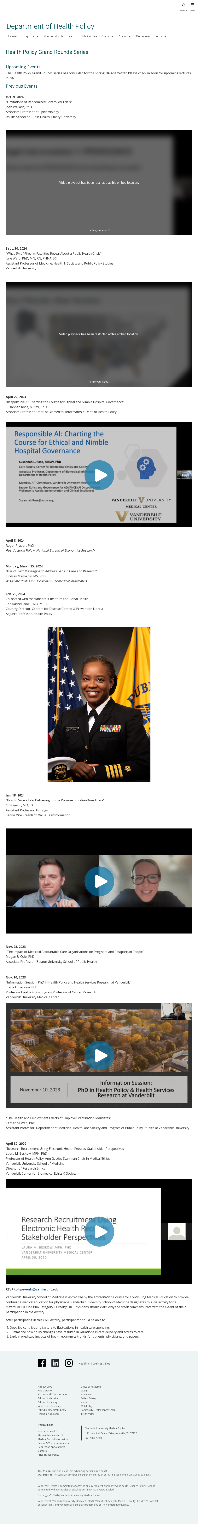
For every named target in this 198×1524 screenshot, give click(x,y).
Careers (42, 1450)
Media (84, 1402)
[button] (37, 36)
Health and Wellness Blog (94, 1363)
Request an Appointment (51, 1447)
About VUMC (45, 1386)
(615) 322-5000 (93, 1438)
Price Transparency (48, 1454)
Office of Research (91, 1386)
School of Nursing (47, 1402)
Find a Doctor (45, 1390)
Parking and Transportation (53, 1394)
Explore (29, 36)
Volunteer (86, 1394)
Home (12, 36)
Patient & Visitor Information (53, 1443)
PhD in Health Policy (95, 36)
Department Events (149, 36)
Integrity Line (88, 1413)
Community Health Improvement (98, 1410)
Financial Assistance (49, 1413)
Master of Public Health (59, 36)
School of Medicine (48, 1398)
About (123, 36)
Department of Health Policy (50, 26)
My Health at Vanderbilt (50, 1435)
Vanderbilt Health (47, 1431)
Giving (84, 1390)
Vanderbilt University (49, 1406)
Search (183, 10)
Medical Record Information (53, 1439)
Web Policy (87, 1406)
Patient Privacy (88, 1398)
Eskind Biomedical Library (52, 1410)
